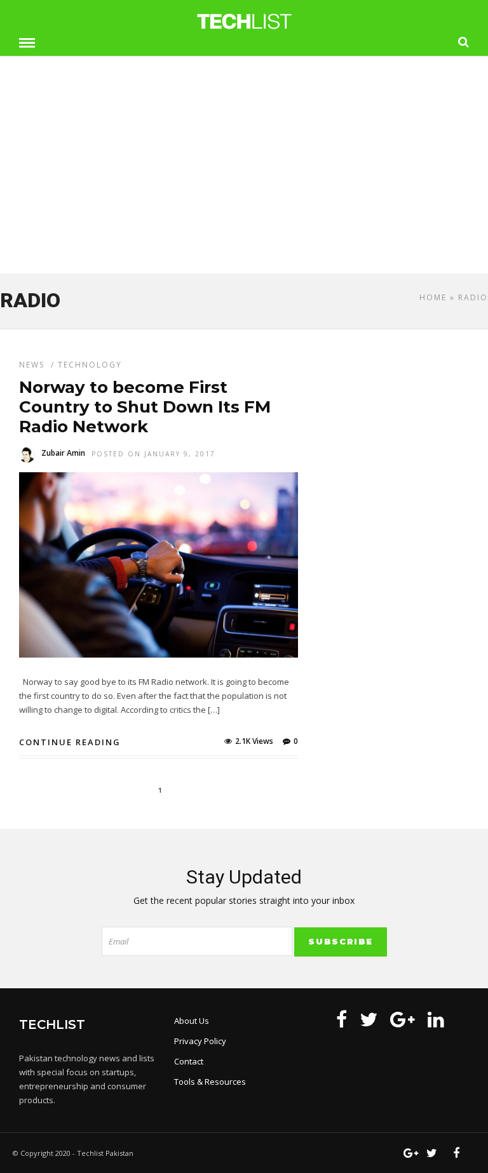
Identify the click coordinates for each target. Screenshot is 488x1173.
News (31, 364)
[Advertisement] (244, 171)
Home (433, 297)
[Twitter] (368, 1019)
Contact (188, 1061)
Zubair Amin (63, 452)
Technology (90, 364)
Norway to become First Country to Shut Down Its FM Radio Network (145, 407)
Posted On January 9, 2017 (153, 453)
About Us (191, 1020)
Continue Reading (70, 742)
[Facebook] (341, 1019)
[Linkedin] (436, 1019)
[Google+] (402, 1019)
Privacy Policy (200, 1041)
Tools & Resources (210, 1081)
